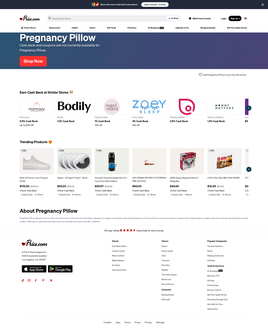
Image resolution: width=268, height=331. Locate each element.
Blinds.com (166, 279)
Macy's (165, 246)
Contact (107, 322)
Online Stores (30, 27)
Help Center (212, 308)
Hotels (92, 27)
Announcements (119, 269)
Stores (165, 241)
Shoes (210, 250)
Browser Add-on (214, 290)
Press (138, 322)
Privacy (148, 322)
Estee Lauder (167, 250)
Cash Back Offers (119, 246)
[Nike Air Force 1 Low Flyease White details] (37, 161)
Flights (75, 27)
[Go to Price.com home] (30, 18)
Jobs (117, 322)
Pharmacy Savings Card (217, 299)
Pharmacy (131, 27)
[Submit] (49, 19)
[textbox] (245, 18)
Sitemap (160, 322)
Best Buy (165, 265)
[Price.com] (34, 249)
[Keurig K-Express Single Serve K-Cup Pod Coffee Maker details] (112, 161)
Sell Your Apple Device (237, 27)
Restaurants (54, 27)
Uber (164, 255)
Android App (212, 285)
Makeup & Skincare (215, 255)
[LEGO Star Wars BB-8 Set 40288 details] (224, 161)
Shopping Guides (208, 27)
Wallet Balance (118, 260)
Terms (127, 322)
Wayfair (165, 269)
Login (223, 18)
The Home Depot (169, 274)
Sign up (234, 18)
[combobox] (114, 18)
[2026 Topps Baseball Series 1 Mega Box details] (187, 161)
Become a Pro (213, 275)
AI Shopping (153, 27)
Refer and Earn (118, 255)
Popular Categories (217, 241)
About (115, 241)
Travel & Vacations (215, 246)
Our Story (116, 265)
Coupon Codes (118, 250)
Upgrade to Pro (182, 27)
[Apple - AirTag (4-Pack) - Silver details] (74, 161)
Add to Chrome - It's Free (155, 4)
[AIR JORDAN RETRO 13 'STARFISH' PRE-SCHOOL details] (149, 161)
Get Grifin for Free (215, 304)
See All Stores (168, 284)
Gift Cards (111, 27)
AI (175, 18)
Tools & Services (215, 266)
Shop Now (33, 61)
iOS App (210, 280)
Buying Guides (168, 294)
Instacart (165, 260)
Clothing (211, 260)
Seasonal (166, 289)
